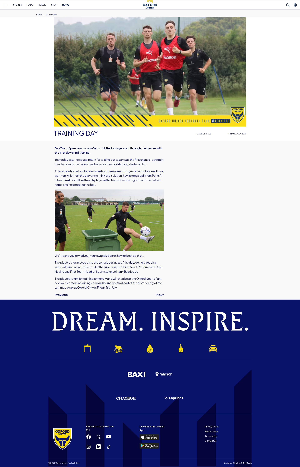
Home (39, 14)
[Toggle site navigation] (5, 5)
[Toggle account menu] (295, 5)
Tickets (42, 5)
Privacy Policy (212, 426)
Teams (30, 5)
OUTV (66, 5)
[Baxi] (136, 374)
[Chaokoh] (126, 398)
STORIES (17, 5)
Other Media (246, 463)
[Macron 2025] (163, 374)
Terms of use (211, 431)
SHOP (54, 5)
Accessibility (211, 436)
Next (160, 295)
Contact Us (211, 440)
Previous (61, 295)
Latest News (51, 14)
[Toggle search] (288, 5)
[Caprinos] (174, 398)
